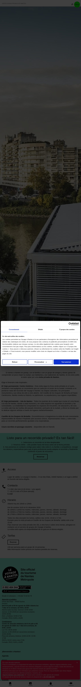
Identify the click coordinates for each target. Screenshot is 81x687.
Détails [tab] (40, 329)
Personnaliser (39, 362)
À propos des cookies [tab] (67, 329)
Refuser (14, 362)
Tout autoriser (66, 362)
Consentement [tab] (14, 329)
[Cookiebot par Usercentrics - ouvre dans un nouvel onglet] (70, 323)
